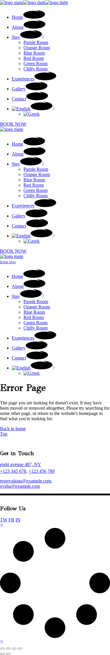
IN (18, 519)
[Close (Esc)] (20, 648)
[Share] (14, 648)
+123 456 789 (41, 471)
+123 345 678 (13, 471)
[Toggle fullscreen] (8, 648)
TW (3, 519)
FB (11, 519)
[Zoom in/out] (2, 648)
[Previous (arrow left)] (2, 654)
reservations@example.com (25, 480)
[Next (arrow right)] (8, 654)
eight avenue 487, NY (20, 464)
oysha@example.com (20, 486)
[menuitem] (33, 108)
